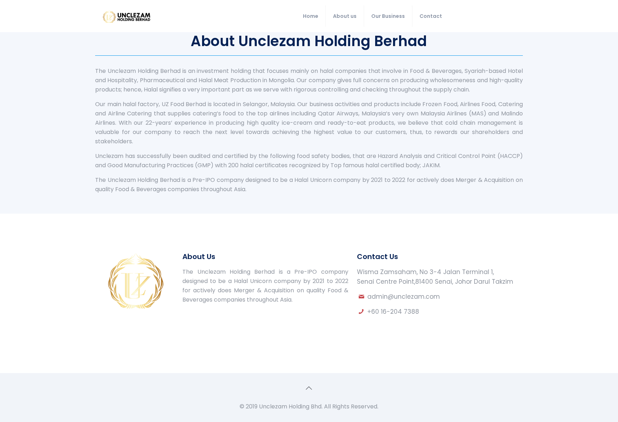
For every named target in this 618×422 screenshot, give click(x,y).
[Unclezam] (126, 16)
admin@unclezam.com (403, 296)
